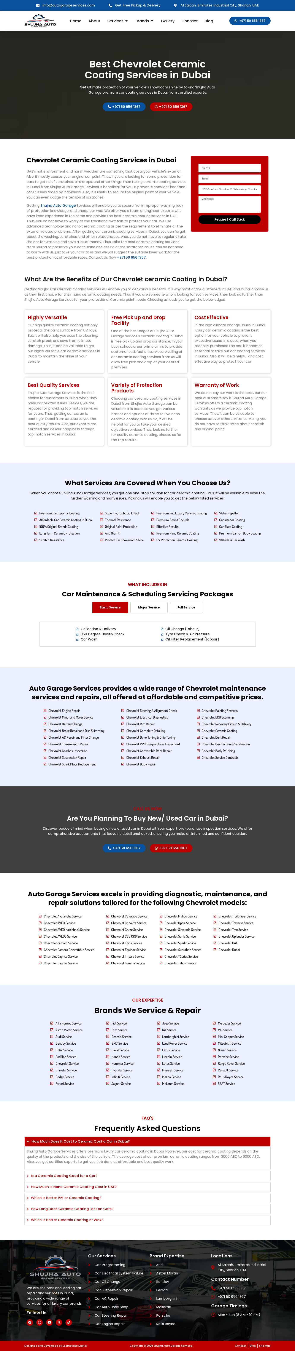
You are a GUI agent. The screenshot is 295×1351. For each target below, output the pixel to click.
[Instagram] (39, 1322)
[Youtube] (49, 1322)
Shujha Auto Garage (58, 205)
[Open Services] (126, 21)
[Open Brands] (152, 21)
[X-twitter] (59, 1322)
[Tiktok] (68, 1322)
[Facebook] (30, 1322)
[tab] (110, 607)
